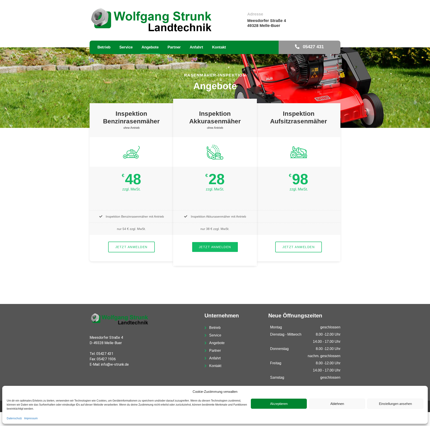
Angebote (150, 47)
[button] (309, 46)
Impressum (31, 418)
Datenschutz (14, 418)
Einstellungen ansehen (395, 404)
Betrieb (103, 47)
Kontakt (219, 47)
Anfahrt (196, 47)
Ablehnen (337, 404)
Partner (174, 47)
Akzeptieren (279, 404)
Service (126, 47)
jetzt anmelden (131, 247)
